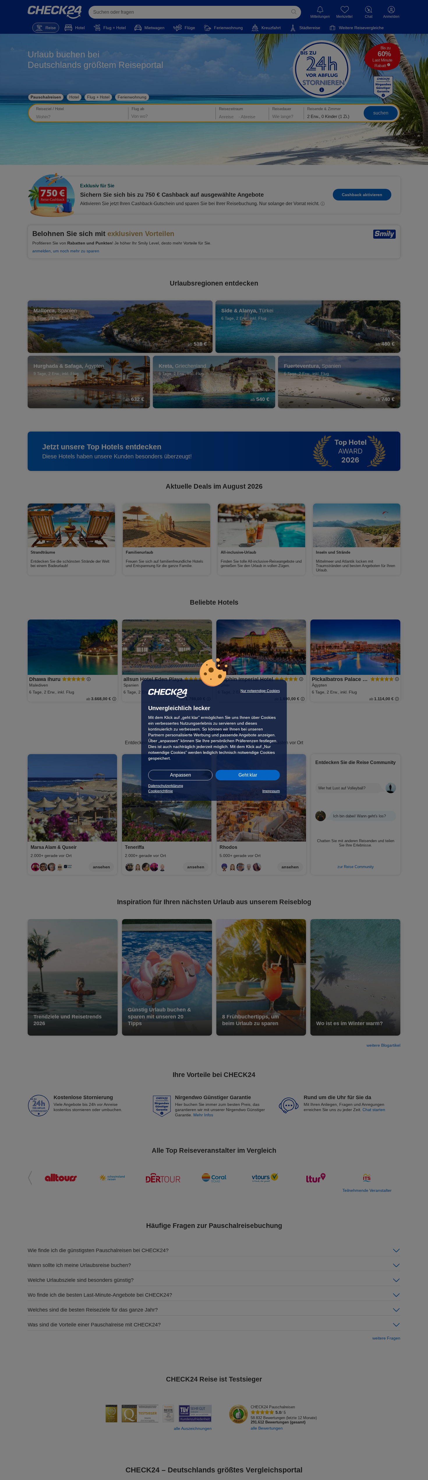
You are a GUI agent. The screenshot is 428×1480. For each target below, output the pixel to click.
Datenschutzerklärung (165, 786)
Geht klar (247, 774)
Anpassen (180, 774)
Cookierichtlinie (160, 791)
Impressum (271, 791)
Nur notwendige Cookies (260, 691)
